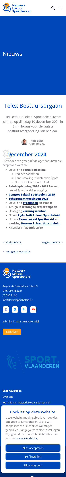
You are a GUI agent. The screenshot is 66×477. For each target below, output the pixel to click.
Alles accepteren (33, 448)
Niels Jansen (37, 140)
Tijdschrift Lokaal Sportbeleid (39, 215)
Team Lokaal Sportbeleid (36, 219)
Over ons (8, 396)
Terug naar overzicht (18, 251)
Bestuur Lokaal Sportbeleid (40, 223)
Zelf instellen (33, 456)
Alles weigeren (33, 465)
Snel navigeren (12, 390)
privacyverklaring (27, 438)
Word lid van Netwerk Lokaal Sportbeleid (26, 402)
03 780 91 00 (10, 295)
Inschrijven (12, 331)
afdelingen (30, 203)
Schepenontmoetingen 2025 (28, 198)
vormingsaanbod (35, 211)
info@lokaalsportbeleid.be (18, 300)
